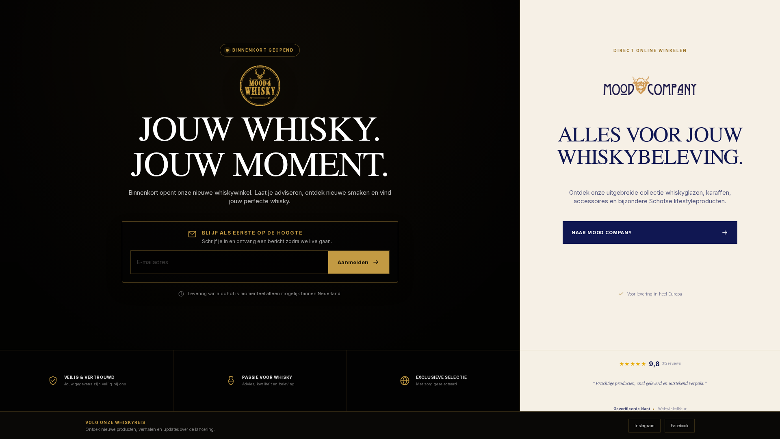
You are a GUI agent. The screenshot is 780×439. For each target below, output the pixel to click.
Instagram (644, 425)
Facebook (680, 425)
